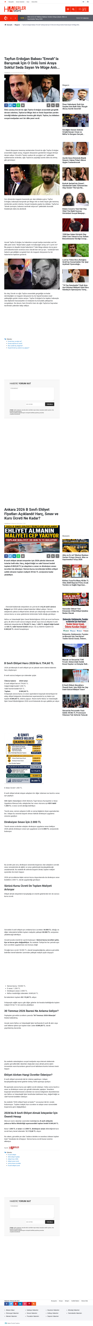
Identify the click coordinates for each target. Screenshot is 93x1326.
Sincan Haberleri (32, 1313)
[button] (48, 105)
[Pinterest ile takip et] (29, 1304)
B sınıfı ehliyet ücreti (14, 1165)
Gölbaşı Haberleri (52, 1313)
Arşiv (28, 2)
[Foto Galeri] (88, 2)
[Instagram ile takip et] (24, 1304)
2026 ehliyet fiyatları (14, 1157)
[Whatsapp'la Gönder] (18, 105)
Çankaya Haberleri (32, 1310)
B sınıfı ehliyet (12, 1155)
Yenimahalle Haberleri (75, 1313)
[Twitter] (10, 105)
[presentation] (11, 18)
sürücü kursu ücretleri (14, 1163)
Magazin (17, 25)
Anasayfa (9, 25)
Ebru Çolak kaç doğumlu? (15, 346)
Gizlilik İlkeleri (75, 1301)
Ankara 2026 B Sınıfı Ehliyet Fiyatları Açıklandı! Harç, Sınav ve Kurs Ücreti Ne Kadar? (46, 18)
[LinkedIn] (14, 105)
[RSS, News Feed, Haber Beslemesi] (34, 1304)
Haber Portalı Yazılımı (13, 1323)
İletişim (67, 1301)
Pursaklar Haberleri (33, 1316)
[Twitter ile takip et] (11, 1304)
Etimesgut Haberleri (12, 1313)
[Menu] (68, 9)
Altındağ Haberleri (73, 1310)
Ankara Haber (10, 1310)
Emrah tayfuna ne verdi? (15, 343)
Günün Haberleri (20, 2)
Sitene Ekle (34, 2)
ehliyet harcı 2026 (13, 1159)
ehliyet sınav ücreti (13, 1161)
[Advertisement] (46, 41)
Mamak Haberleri (11, 1316)
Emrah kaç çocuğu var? (15, 341)
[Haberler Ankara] (15, 9)
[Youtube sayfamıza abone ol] (15, 1304)
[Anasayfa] (5, 2)
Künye (61, 1301)
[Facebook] (6, 105)
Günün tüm (82, 18)
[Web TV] (83, 2)
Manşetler (11, 2)
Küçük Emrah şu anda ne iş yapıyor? (18, 348)
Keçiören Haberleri (53, 1310)
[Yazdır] (23, 105)
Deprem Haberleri (53, 1316)
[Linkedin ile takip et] (20, 1304)
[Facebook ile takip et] (6, 1304)
